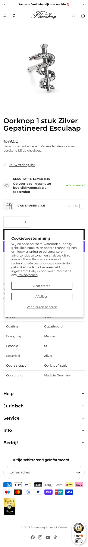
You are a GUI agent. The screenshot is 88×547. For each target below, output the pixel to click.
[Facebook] (32, 537)
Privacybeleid (28, 275)
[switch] (78, 540)
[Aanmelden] (78, 472)
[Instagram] (40, 537)
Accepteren (41, 286)
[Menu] (5, 16)
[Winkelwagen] (83, 15)
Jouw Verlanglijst (22, 165)
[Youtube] (47, 537)
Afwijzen (41, 296)
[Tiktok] (55, 537)
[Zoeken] (14, 15)
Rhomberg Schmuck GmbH (49, 527)
